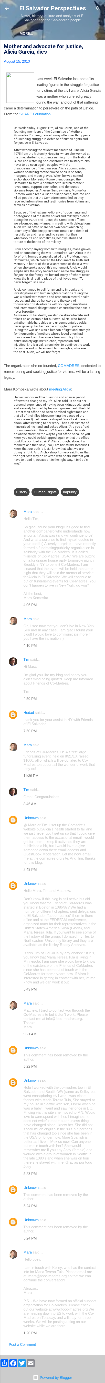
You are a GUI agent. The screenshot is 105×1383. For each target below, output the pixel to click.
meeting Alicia (60, 389)
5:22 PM (30, 1066)
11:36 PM (31, 776)
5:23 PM (30, 1173)
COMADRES (68, 366)
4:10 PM (30, 645)
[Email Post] (17, 482)
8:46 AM (30, 804)
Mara (27, 511)
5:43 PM (30, 989)
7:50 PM (30, 731)
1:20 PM (30, 1333)
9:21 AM (30, 1034)
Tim (26, 659)
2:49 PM (30, 869)
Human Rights (45, 492)
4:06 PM (30, 605)
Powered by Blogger (55, 1377)
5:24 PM (30, 1206)
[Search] (98, 8)
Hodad (28, 712)
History (21, 492)
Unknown (31, 818)
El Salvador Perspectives (52, 8)
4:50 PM (30, 699)
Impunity (70, 492)
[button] (98, 47)
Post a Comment (22, 1344)
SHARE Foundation (35, 114)
